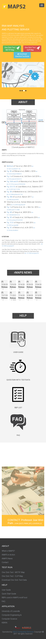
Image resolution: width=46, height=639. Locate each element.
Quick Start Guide (9, 594)
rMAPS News (7, 558)
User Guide (6, 590)
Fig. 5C (9, 227)
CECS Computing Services (23, 632)
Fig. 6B (9, 212)
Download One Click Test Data (14, 580)
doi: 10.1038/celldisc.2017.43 (15, 194)
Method (10, 166)
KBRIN (4, 623)
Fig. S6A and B (12, 181)
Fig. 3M (9, 197)
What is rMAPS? (8, 551)
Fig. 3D (9, 217)
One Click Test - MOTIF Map (13, 572)
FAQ (3, 601)
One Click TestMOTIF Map (9, 49)
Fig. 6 (9, 176)
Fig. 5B (9, 192)
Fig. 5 (9, 207)
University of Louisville (11, 611)
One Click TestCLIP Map (30, 49)
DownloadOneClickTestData (22, 55)
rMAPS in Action (8, 555)
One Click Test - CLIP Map (12, 576)
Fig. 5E (9, 171)
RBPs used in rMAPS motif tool (14, 597)
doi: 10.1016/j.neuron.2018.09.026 (16, 184)
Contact (5, 562)
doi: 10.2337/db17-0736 (13, 189)
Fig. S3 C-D (11, 187)
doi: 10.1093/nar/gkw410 (32, 253)
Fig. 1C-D (10, 222)
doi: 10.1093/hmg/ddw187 (18, 204)
